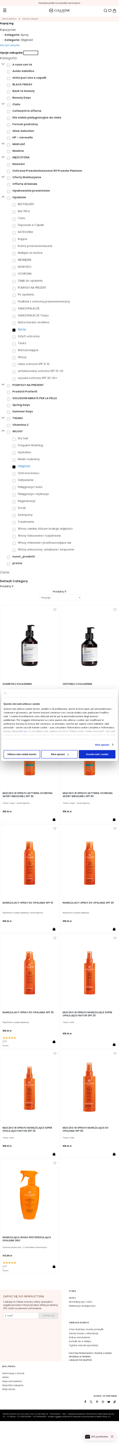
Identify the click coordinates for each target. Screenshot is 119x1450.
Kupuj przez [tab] (8, 30)
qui (25, 731)
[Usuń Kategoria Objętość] (2, 40)
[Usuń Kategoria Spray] (2, 35)
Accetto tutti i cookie (97, 754)
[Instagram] (103, 1402)
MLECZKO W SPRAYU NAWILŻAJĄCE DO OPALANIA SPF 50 (85, 1129)
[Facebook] (85, 1402)
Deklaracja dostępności (82, 1305)
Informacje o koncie (13, 1373)
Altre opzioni (102, 744)
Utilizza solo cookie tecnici (21, 754)
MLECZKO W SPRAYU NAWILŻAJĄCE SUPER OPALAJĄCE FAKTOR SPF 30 (27, 1129)
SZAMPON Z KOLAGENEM (17, 684)
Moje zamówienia (12, 1381)
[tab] (59, 58)
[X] (91, 1402)
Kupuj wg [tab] (6, 23)
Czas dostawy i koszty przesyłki (86, 1329)
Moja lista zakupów (12, 1385)
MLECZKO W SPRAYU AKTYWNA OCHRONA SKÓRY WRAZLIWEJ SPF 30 (27, 795)
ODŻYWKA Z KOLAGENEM (77, 684)
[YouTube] (109, 1402)
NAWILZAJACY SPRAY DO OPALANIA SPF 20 (88, 902)
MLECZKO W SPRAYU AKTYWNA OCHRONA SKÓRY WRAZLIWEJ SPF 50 (88, 795)
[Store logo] (59, 10)
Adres (5, 1377)
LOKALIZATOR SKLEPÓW (80, 1360)
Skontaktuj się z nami (80, 1301)
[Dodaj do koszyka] (53, 819)
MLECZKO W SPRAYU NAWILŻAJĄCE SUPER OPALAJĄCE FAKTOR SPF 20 (87, 1014)
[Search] (105, 10)
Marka (72, 1297)
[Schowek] (110, 10)
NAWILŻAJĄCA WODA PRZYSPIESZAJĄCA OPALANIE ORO (26, 1239)
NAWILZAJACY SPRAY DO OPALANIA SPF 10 (27, 902)
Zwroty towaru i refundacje (83, 1333)
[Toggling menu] (4, 10)
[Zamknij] (30, 53)
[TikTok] (115, 1402)
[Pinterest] (97, 1402)
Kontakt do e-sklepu (80, 1341)
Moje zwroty (8, 1389)
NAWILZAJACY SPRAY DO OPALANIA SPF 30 (28, 1012)
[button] (55, 609)
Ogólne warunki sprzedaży (83, 1345)
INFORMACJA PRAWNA (79, 1356)
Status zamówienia (79, 1337)
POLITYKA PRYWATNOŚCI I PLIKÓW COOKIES (90, 1353)
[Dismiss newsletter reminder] (112, 1437)
